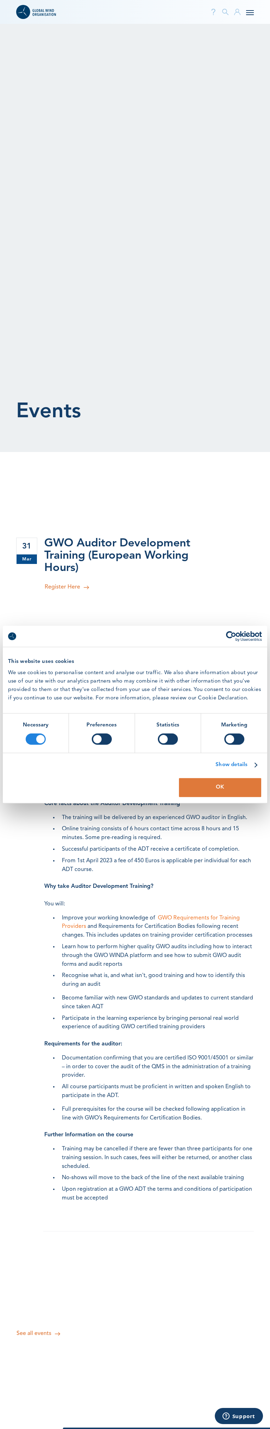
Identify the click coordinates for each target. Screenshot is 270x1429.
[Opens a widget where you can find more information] (238, 1416)
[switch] (102, 739)
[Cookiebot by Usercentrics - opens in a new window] (231, 636)
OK (220, 787)
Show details (232, 764)
